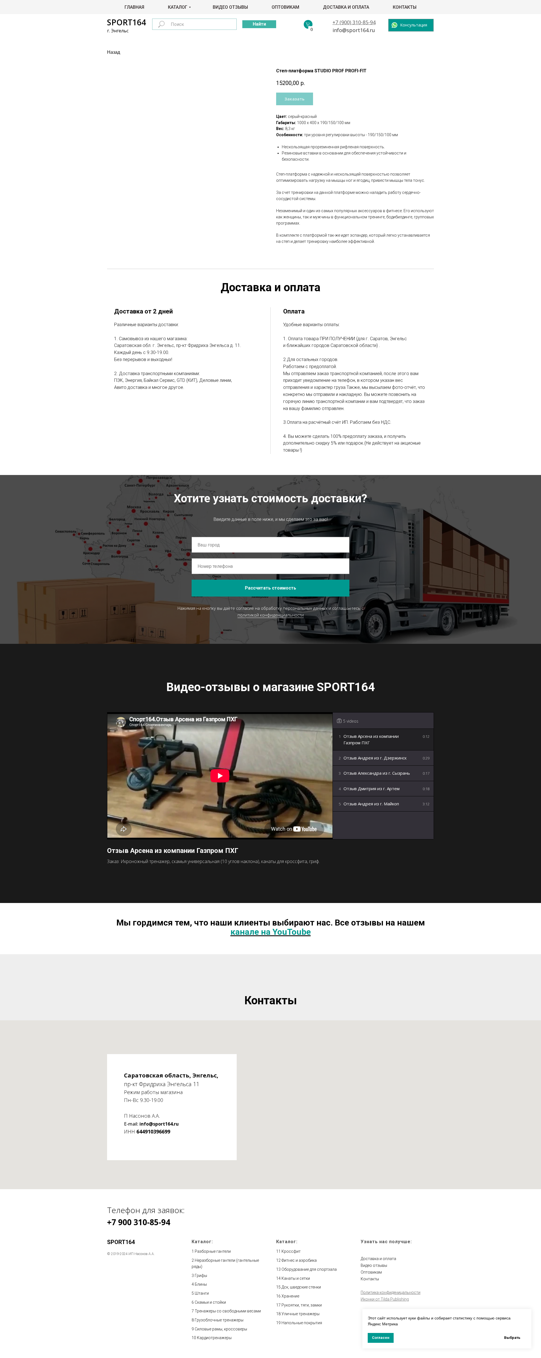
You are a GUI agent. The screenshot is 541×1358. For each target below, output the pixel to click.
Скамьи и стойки (210, 1302)
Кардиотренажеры (214, 1337)
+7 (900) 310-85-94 (354, 22)
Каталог (177, 7)
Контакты (404, 7)
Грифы (201, 1275)
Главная (134, 7)
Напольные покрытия (301, 1323)
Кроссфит (291, 1251)
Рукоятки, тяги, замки (301, 1305)
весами (254, 1311)
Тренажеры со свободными (221, 1311)
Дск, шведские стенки (301, 1287)
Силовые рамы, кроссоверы (221, 1329)
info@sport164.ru (353, 30)
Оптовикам (285, 7)
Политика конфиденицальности (390, 1292)
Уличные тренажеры (300, 1314)
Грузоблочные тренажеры (219, 1320)
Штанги (202, 1293)
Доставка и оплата (346, 7)
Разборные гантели (213, 1251)
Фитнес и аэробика (299, 1260)
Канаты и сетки (295, 1278)
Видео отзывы (230, 7)
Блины (201, 1284)
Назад (113, 52)
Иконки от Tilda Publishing (385, 1299)
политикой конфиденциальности (271, 615)
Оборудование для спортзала (309, 1269)
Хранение (290, 1296)
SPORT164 (126, 22)
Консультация (413, 25)
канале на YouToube (270, 932)
